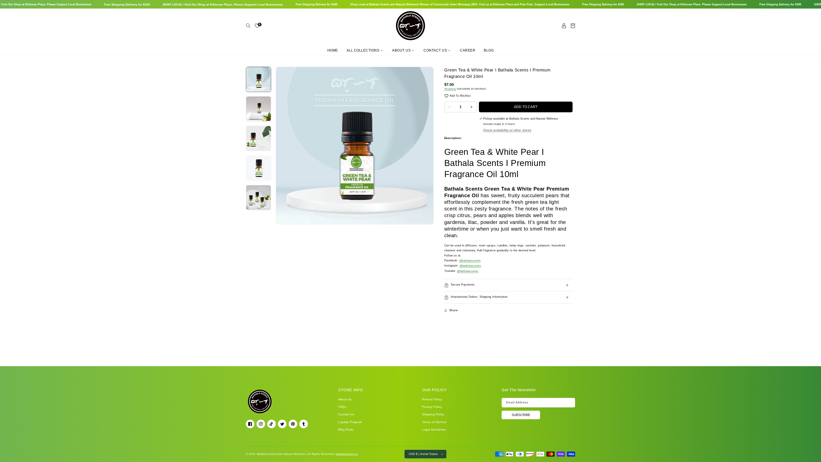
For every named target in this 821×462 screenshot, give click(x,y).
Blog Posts (346, 429)
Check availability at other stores (507, 130)
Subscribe (521, 415)
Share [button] (453, 310)
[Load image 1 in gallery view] (258, 79)
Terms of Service (434, 422)
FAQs (342, 407)
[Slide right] (427, 145)
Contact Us (346, 414)
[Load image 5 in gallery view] (258, 197)
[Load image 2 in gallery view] (258, 108)
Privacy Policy (432, 407)
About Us (344, 399)
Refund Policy (432, 399)
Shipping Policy (433, 414)
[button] (248, 25)
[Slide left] (282, 145)
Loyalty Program (350, 422)
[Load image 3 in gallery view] (258, 138)
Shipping (450, 88)
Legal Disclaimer (434, 429)
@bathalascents (470, 260)
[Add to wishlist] (446, 95)
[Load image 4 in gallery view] (258, 168)
